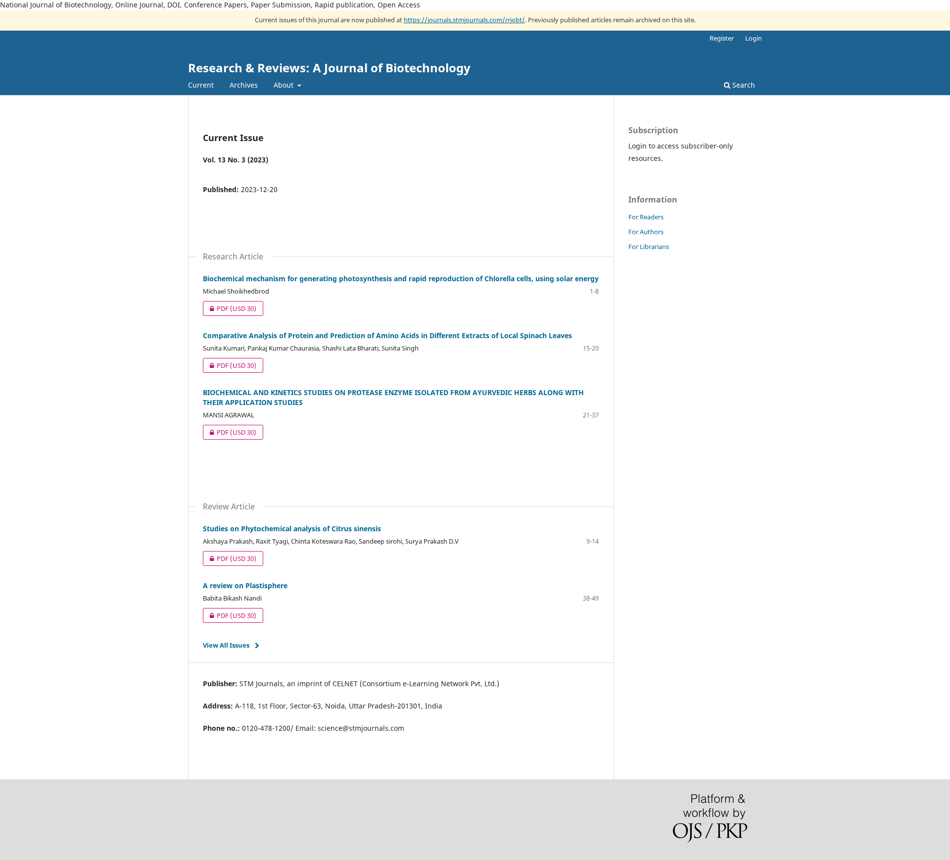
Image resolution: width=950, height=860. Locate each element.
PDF (229, 308)
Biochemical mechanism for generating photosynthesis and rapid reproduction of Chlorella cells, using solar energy (401, 278)
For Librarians (648, 246)
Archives (244, 85)
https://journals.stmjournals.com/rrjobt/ (464, 19)
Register (722, 38)
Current (201, 85)
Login (753, 38)
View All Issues (226, 645)
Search (742, 85)
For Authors (646, 231)
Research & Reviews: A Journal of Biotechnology (329, 67)
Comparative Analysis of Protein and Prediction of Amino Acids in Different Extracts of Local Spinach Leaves (387, 335)
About (284, 85)
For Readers (646, 216)
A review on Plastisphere (245, 585)
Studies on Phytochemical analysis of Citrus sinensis (292, 528)
